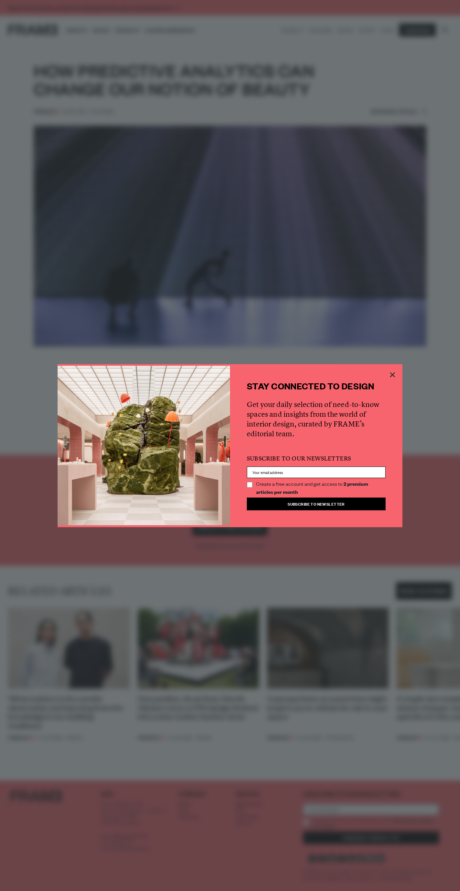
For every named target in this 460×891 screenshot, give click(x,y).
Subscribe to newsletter (316, 504)
